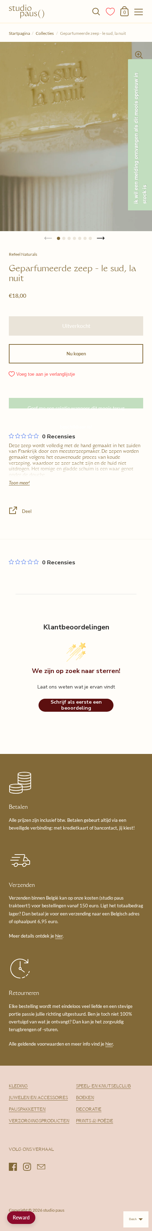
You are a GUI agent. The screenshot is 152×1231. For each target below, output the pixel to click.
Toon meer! (19, 483)
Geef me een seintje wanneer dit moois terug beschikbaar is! (76, 406)
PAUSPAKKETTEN (27, 1110)
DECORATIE (88, 1110)
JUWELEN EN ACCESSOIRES (38, 1098)
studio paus (53, 1210)
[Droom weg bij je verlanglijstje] (110, 11)
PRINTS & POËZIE (94, 1121)
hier (59, 936)
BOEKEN (85, 1098)
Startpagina (19, 33)
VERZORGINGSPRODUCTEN (39, 1121)
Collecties (45, 33)
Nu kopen (76, 353)
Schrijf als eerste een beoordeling (76, 705)
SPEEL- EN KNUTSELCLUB (103, 1086)
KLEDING (18, 1086)
